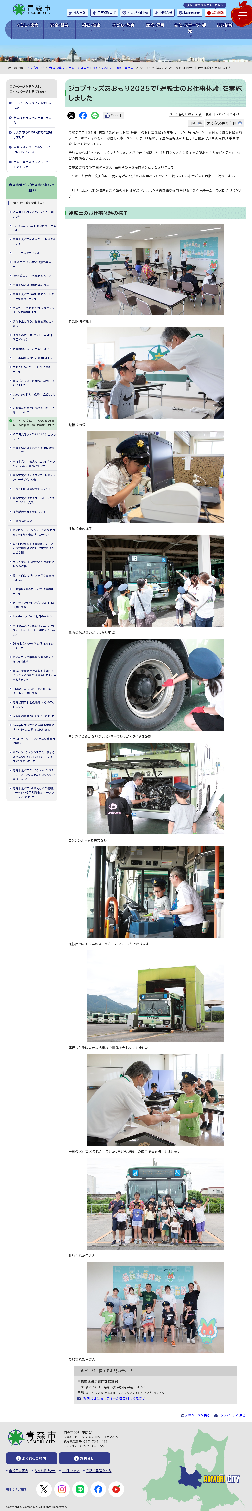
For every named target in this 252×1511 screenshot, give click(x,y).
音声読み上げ (107, 12)
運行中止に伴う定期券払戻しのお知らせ (33, 323)
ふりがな (80, 12)
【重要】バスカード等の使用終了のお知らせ (33, 645)
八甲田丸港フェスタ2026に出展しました (34, 214)
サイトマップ (71, 1470)
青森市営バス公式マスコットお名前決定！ (32, 164)
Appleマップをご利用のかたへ (32, 616)
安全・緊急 (59, 25)
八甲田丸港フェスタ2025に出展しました (34, 436)
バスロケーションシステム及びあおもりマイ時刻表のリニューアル (34, 532)
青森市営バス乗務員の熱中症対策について (34, 450)
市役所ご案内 (18, 1470)
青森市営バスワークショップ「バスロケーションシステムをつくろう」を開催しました (34, 774)
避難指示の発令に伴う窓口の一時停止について (34, 410)
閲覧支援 (166, 12)
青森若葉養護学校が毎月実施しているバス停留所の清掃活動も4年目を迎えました (34, 675)
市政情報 (225, 25)
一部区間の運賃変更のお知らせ (32, 489)
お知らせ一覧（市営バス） (118, 67)
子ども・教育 (123, 25)
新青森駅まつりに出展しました (33, 120)
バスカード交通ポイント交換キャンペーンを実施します (33, 310)
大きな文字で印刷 (221, 123)
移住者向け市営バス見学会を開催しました (33, 577)
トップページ (35, 67)
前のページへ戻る (197, 1415)
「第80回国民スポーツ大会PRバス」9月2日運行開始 (33, 691)
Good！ (116, 115)
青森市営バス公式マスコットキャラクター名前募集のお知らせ (34, 463)
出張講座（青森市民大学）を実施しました (33, 591)
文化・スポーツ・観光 (190, 28)
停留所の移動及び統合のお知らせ (34, 716)
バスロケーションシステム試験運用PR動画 (34, 741)
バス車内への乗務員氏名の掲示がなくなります (34, 659)
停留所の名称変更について (29, 512)
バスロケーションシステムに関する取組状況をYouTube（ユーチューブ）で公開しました (34, 756)
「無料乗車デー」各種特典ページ (32, 276)
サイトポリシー (45, 1470)
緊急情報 (218, 12)
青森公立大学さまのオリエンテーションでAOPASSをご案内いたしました (34, 630)
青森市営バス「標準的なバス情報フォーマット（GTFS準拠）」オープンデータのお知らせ (34, 792)
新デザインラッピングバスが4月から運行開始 (34, 605)
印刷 (193, 123)
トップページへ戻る (232, 1415)
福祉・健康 (91, 25)
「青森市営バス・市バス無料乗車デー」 (33, 264)
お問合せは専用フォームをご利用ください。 (115, 1398)
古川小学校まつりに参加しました (33, 105)
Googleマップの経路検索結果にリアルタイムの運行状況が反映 (33, 727)
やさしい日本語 (138, 12)
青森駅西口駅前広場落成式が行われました (34, 704)
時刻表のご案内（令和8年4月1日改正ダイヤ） (33, 337)
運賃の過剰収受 (22, 521)
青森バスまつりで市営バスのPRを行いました (33, 149)
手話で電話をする (99, 1470)
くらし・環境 (27, 25)
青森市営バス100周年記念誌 (31, 285)
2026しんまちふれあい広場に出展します (34, 228)
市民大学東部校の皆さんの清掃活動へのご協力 (34, 564)
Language (192, 12)
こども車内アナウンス (26, 253)
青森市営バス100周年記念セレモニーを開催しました (33, 296)
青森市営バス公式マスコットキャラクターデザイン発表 (34, 477)
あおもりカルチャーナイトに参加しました (33, 369)
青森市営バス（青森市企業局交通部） (73, 67)
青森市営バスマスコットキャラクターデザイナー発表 (33, 500)
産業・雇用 (155, 25)
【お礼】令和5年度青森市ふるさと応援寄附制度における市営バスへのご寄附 (33, 548)
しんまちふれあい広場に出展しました (33, 135)
